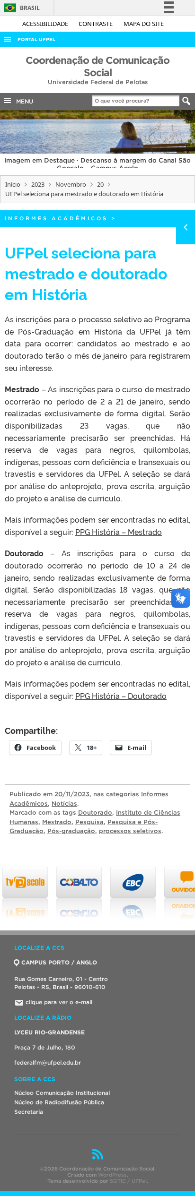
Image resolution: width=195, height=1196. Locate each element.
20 (100, 184)
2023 (37, 184)
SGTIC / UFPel (128, 1181)
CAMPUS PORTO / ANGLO (59, 962)
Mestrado (56, 822)
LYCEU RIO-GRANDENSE (49, 1032)
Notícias (64, 803)
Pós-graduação (71, 831)
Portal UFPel (36, 39)
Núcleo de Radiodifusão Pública (59, 1102)
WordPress (112, 1175)
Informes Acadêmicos (56, 218)
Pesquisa (89, 822)
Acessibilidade (46, 23)
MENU (22, 101)
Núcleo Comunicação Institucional (62, 1093)
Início (12, 184)
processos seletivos (130, 831)
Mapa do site (144, 23)
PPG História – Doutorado (121, 695)
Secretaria (28, 1112)
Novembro (70, 184)
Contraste (96, 23)
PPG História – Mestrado (118, 531)
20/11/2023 (71, 794)
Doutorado (95, 812)
